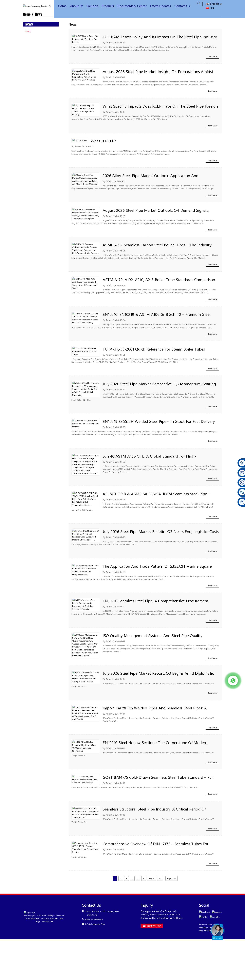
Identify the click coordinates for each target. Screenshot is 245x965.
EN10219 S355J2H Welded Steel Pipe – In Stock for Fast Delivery (159, 421)
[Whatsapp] (233, 680)
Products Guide (32, 918)
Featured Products (49, 918)
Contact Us (182, 6)
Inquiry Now (154, 925)
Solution (92, 6)
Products (108, 6)
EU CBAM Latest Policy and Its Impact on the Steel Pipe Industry (160, 36)
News (38, 14)
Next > (151, 878)
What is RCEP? (103, 140)
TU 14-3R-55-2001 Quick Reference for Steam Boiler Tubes (154, 349)
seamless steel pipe (208, 924)
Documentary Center (132, 6)
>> (160, 878)
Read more (212, 56)
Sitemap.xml (47, 921)
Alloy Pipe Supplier (207, 927)
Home (62, 6)
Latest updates (160, 6)
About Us (76, 6)
